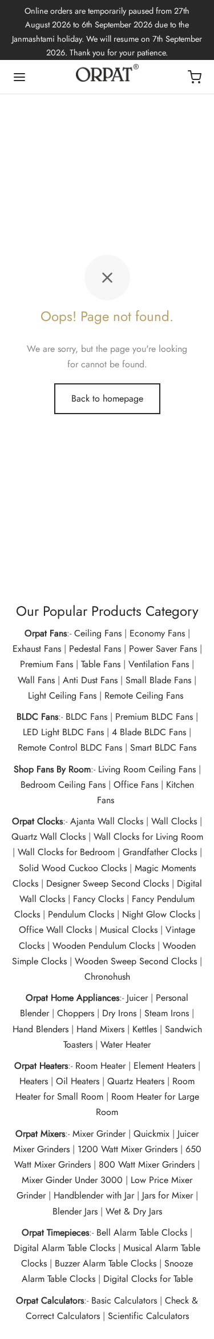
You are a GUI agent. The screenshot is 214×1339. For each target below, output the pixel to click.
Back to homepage (107, 398)
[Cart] (194, 77)
